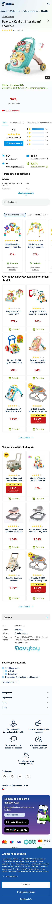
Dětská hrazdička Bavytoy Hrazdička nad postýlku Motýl (12, 245)
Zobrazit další (24, 438)
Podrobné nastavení (26, 892)
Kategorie (8, 617)
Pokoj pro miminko (30, 11)
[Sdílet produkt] (48, 21)
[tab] (5, 122)
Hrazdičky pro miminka (12, 268)
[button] (26, 693)
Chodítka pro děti (12, 668)
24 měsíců (19, 629)
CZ (6, 789)
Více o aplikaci (13, 815)
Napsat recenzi (15, 143)
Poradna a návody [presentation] (17, 123)
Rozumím (26, 884)
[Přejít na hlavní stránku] (8, 4)
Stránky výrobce (21, 633)
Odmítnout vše (26, 899)
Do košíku (16, 329)
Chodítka (44, 11)
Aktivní (11, 671)
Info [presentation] (5, 123)
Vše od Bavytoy (8, 17)
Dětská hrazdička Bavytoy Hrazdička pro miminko (35, 245)
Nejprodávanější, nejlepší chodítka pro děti (23, 677)
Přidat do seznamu (11, 111)
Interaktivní (12, 674)
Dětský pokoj (15, 11)
